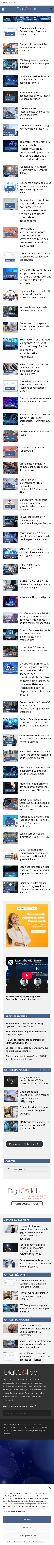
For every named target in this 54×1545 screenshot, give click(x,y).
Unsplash (41, 1431)
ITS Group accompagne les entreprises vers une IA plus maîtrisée (34, 63)
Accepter (27, 1519)
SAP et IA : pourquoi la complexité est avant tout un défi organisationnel (34, 552)
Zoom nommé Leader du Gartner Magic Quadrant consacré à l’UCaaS (32, 31)
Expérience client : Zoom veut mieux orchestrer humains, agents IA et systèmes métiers (35, 187)
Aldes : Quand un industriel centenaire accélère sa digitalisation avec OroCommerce (33, 369)
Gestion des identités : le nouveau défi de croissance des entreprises (34, 467)
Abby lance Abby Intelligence (34, 597)
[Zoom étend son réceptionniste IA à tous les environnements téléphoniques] (11, 1096)
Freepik (7, 1434)
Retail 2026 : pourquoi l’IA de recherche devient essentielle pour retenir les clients (35, 754)
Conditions (21, 1431)
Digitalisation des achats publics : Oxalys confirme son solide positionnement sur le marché (34, 887)
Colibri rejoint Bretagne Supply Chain (32, 449)
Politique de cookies (14, 1542)
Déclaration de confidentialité (34, 1542)
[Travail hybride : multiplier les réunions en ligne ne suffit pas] (11, 1112)
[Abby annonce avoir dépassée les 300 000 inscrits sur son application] (11, 1081)
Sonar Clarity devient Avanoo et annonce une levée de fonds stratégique (35, 1344)
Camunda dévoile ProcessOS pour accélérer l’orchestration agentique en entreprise (34, 707)
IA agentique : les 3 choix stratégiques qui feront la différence (33, 170)
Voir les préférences (27, 1535)
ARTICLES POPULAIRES (16, 1070)
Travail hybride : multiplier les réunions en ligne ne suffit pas (33, 47)
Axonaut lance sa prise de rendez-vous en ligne (33, 309)
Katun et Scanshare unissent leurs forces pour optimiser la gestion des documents (34, 870)
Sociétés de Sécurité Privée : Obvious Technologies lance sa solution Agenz (34, 584)
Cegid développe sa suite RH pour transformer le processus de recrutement (34, 294)
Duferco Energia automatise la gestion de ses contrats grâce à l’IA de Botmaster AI (34, 722)
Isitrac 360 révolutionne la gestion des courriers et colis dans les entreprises (35, 1356)
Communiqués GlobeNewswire (24, 1144)
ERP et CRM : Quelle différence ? (29, 567)
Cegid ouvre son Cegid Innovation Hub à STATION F (35, 835)
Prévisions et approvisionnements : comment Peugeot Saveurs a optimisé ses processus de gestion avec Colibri (33, 237)
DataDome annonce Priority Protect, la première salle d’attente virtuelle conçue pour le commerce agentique (34, 618)
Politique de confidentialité (21, 1428)
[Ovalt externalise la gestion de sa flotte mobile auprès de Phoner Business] (10, 1263)
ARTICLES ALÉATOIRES (16, 1220)
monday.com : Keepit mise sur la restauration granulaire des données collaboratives (33, 504)
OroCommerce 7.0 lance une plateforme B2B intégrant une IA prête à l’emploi (34, 770)
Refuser (27, 1527)
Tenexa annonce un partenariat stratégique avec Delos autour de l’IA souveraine (34, 1330)
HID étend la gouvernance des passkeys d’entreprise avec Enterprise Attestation (34, 787)
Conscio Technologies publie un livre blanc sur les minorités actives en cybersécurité (35, 635)
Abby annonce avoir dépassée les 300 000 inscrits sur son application (35, 95)
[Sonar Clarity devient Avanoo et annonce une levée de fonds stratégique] (10, 1344)
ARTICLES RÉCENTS (14, 1274)
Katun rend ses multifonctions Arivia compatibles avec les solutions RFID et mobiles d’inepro (33, 486)
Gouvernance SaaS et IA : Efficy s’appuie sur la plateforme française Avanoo (35, 520)
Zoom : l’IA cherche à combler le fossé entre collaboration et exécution (35, 256)
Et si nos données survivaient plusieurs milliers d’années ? (35, 400)
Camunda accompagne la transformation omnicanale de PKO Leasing (34, 326)
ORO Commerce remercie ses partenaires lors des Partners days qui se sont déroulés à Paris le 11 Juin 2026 (35, 276)
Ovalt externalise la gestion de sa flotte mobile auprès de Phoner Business (35, 738)
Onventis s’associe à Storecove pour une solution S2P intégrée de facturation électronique (34, 804)
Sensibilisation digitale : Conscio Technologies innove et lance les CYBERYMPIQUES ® (32, 1249)
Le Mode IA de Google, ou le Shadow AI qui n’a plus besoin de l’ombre (34, 79)
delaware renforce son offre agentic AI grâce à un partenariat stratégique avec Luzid (34, 419)
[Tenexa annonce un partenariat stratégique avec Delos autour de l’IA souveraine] (10, 1328)
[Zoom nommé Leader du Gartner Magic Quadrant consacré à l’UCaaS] (10, 1283)
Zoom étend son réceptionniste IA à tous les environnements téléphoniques (34, 113)
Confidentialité (10, 1431)
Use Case (9, 235)
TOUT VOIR (44, 1070)
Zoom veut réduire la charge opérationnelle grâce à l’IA (34, 127)
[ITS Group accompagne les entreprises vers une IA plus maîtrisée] (11, 1126)
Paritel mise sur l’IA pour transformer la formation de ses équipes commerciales (34, 536)
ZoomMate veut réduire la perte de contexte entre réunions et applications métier (33, 386)
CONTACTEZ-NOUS (10, 3)
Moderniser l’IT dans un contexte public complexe (33, 649)
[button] (49, 1487)
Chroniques (10, 83)
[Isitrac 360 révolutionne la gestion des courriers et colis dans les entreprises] (10, 1356)
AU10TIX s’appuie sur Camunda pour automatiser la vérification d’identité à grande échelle (34, 854)
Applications (10, 67)
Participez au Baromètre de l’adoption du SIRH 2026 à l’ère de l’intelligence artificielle (34, 821)
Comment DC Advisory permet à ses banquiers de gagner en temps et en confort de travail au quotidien (33, 1232)
